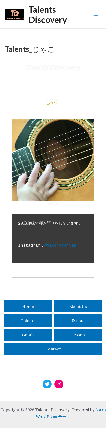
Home (28, 306)
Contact (53, 349)
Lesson (78, 334)
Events (78, 320)
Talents (28, 320)
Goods (28, 334)
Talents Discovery (47, 14)
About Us (78, 306)
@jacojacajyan (60, 245)
